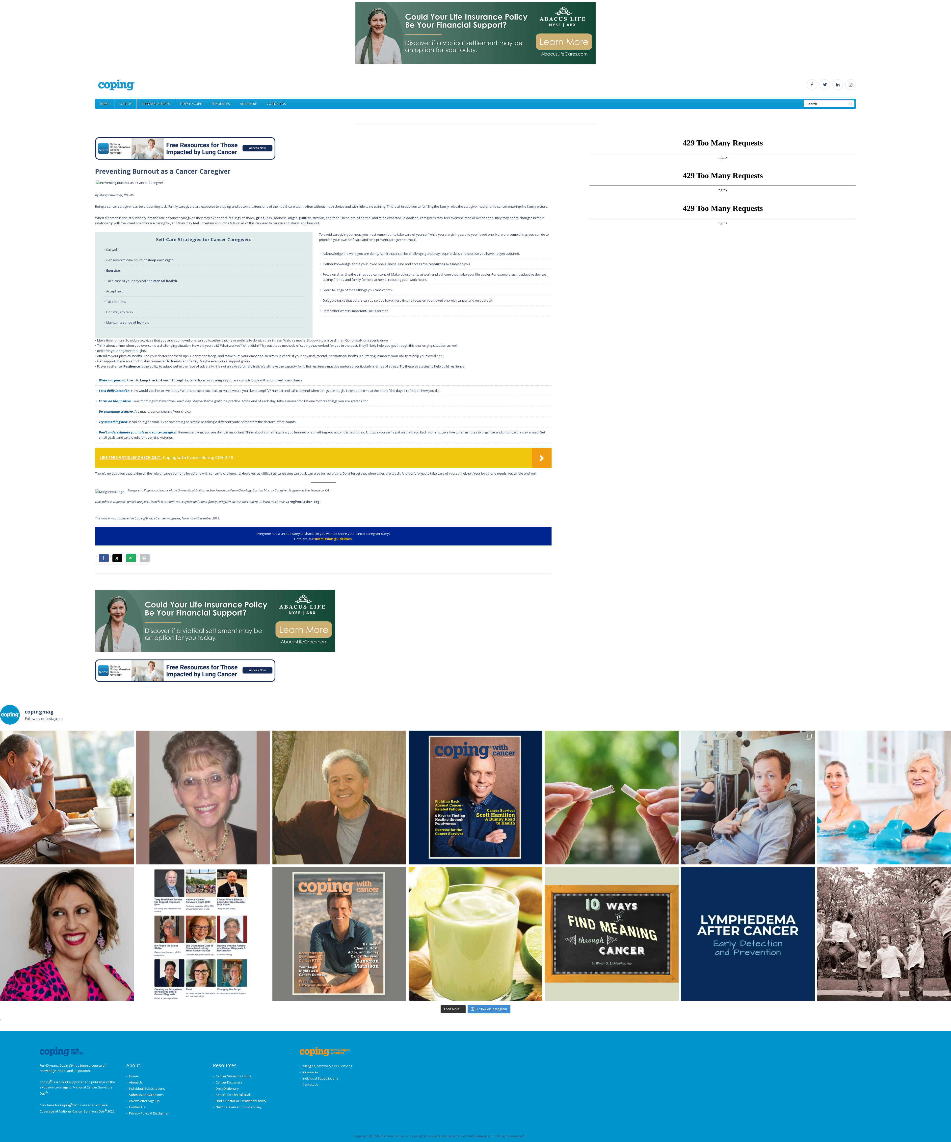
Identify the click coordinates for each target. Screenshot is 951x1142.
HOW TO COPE (191, 103)
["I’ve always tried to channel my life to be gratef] (339, 934)
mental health (165, 281)
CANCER (125, 103)
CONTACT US (276, 103)
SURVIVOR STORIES (155, 103)
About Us (136, 1082)
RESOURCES (221, 103)
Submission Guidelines (146, 1094)
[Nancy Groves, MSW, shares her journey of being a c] (203, 797)
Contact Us (137, 1107)
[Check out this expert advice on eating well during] (475, 934)
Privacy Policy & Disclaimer (149, 1113)
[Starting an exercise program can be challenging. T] (884, 797)
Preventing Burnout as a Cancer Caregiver (163, 171)
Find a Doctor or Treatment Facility (241, 1101)
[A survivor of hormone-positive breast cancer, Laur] (67, 934)
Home (133, 1076)
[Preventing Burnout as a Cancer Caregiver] (129, 182)
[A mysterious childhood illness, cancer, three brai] (475, 797)
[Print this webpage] (145, 558)
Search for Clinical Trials (234, 1094)
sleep (151, 260)
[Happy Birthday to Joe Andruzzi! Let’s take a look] (884, 934)
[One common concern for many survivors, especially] (748, 934)
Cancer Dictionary (229, 1082)
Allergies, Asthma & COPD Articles (327, 1066)
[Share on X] (117, 558)
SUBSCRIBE (248, 103)
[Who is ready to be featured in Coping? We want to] (203, 934)
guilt (302, 218)
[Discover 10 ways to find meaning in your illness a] (612, 934)
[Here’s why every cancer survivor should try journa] (67, 797)
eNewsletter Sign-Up (144, 1101)
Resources (310, 1072)
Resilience (131, 366)
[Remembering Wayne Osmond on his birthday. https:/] (339, 797)
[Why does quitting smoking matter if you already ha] (612, 797)
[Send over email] (131, 558)
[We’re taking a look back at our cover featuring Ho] (748, 797)
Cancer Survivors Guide (233, 1076)
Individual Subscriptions (147, 1088)
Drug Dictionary (227, 1088)
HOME (104, 103)
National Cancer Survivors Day (239, 1107)
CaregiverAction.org (302, 501)
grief (260, 218)
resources (436, 264)
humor (142, 322)
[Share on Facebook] (104, 558)
